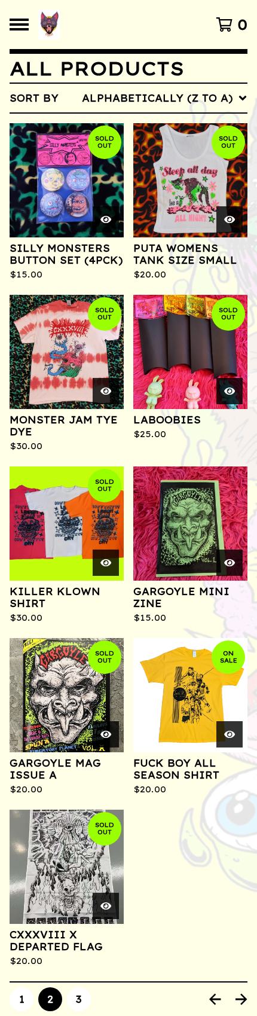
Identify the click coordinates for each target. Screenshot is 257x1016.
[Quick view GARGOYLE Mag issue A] (106, 734)
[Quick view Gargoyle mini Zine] (229, 563)
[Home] (103, 24)
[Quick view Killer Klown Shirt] (106, 563)
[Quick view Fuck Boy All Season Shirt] (229, 734)
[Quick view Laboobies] (229, 391)
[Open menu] (19, 24)
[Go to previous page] (215, 999)
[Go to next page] (241, 999)
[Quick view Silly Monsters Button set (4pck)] (106, 219)
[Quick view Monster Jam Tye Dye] (106, 391)
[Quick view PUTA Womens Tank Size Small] (229, 219)
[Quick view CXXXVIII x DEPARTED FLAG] (106, 906)
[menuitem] (128, 98)
